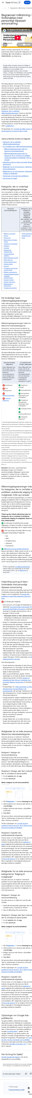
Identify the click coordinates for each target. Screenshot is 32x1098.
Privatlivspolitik (13, 1090)
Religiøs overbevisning (10, 272)
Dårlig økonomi (8, 260)
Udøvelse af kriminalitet (11, 244)
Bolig (23, 238)
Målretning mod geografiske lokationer (16, 549)
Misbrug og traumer (9, 233)
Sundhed (6, 248)
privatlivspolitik (12, 1031)
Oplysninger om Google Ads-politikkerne (16, 176)
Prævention (7, 238)
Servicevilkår (21, 1090)
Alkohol (6, 236)
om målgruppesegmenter (22, 567)
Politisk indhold (8, 264)
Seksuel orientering (9, 282)
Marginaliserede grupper (11, 258)
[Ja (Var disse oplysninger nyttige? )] (26, 1073)
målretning (22, 570)
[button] (3, 2)
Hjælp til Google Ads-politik (12, 2)
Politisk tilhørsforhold (10, 262)
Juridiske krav (9, 126)
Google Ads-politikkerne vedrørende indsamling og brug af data (16, 596)
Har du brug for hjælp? (10, 178)
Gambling (6, 246)
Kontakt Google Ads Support (10, 1057)
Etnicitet (6, 266)
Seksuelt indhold (9, 280)
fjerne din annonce (9, 1003)
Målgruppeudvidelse (8, 395)
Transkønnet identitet (10, 288)
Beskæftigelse (26, 236)
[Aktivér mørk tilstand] (29, 1088)
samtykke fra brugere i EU (17, 1044)
